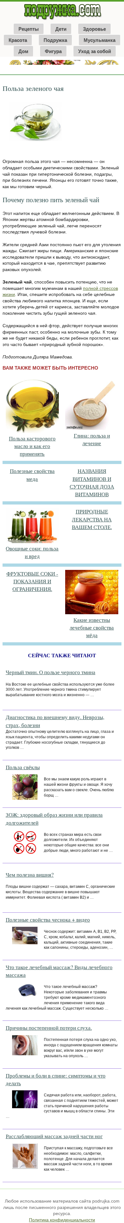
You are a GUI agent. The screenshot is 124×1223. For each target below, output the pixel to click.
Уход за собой (94, 51)
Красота (18, 40)
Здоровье (94, 29)
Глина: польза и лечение (92, 439)
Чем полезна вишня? (30, 874)
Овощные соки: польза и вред (32, 552)
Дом (23, 51)
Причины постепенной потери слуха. (49, 1027)
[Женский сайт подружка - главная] (62, 19)
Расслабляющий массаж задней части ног (54, 1136)
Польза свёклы (23, 767)
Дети (60, 29)
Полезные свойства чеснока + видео (48, 919)
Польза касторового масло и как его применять (32, 446)
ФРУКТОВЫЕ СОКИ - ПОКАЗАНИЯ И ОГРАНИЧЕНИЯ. (32, 581)
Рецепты (28, 29)
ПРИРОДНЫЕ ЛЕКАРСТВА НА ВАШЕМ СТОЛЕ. (92, 519)
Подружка (55, 40)
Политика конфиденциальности (62, 1219)
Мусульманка (99, 40)
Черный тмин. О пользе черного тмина (50, 672)
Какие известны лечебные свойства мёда (92, 627)
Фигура (53, 51)
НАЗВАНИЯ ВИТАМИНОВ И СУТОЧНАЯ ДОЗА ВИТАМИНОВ (92, 482)
